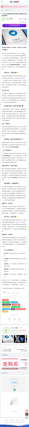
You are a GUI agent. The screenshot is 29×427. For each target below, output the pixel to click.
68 (14, 330)
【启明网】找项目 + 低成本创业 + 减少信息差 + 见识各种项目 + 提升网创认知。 (16, 6)
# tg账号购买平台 (6, 306)
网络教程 (7, 10)
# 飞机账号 (5, 311)
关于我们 (22, 420)
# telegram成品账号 (16, 304)
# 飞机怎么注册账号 (21, 309)
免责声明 (12, 420)
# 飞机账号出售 (6, 309)
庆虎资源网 (13, 422)
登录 (15, 382)
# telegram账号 (14, 302)
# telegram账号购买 (15, 306)
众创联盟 (19, 422)
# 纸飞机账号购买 (6, 304)
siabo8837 (7, 18)
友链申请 (6, 420)
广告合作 (17, 420)
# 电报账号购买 (6, 302)
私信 (26, 19)
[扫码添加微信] (26, 417)
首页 (3, 10)
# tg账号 (13, 309)
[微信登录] (14, 390)
